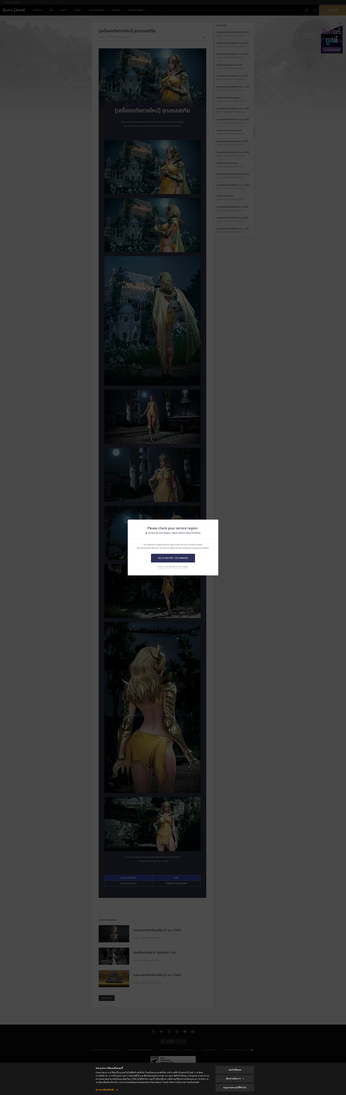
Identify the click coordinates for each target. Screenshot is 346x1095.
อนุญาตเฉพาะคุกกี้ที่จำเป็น (234, 1087)
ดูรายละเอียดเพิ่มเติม (105, 1090)
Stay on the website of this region (173, 566)
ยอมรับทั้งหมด (235, 1070)
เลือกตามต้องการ (233, 1078)
